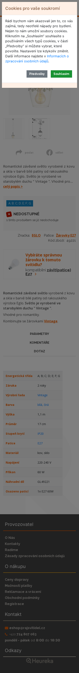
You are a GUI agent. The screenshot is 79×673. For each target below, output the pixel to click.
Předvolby (37, 74)
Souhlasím (61, 74)
